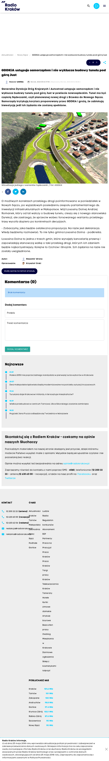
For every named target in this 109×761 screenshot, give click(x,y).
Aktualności (8, 55)
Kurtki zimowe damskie (46, 607)
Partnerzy (47, 539)
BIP (44, 534)
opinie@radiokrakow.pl (76, 464)
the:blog (46, 634)
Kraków (32, 516)
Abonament (48, 529)
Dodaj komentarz (17, 349)
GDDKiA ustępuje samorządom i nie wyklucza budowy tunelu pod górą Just (69, 55)
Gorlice (32, 548)
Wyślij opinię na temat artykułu (19, 271)
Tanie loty (47, 593)
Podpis (11, 313)
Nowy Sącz (23, 55)
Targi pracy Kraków (46, 575)
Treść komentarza (17, 323)
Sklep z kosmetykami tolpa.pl (49, 666)
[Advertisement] (54, 34)
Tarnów (32, 520)
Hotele (45, 598)
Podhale (33, 543)
